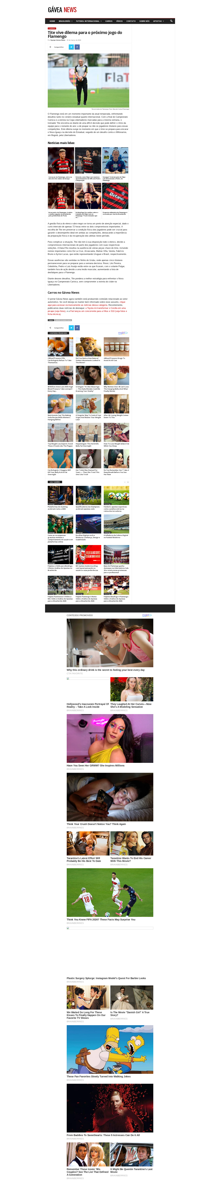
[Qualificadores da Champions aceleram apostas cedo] (88, 495)
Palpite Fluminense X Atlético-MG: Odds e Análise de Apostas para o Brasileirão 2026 (60, 598)
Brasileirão (64, 21)
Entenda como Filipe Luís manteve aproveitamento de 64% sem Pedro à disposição (88, 178)
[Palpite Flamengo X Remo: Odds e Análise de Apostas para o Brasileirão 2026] (88, 585)
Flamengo (52, 28)
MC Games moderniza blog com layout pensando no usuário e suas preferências (87, 568)
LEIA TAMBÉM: (55, 482)
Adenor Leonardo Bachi (63, 320)
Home (52, 21)
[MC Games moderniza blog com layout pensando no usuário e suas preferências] (88, 554)
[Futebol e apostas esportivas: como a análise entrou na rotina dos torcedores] (116, 495)
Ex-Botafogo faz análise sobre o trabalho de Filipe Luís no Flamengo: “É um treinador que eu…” (87, 215)
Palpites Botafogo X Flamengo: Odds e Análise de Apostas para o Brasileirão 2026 (116, 598)
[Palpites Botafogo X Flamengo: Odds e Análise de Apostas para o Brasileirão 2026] (116, 585)
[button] (171, 21)
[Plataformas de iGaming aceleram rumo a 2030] (60, 495)
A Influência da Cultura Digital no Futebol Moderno (116, 536)
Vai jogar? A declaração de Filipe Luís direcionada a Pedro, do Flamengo (114, 178)
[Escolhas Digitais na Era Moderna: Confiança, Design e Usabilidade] (88, 523)
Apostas (157, 21)
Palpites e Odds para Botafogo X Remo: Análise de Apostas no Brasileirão (60, 568)
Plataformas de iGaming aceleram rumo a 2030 (58, 508)
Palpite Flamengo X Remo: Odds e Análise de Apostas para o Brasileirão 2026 (86, 598)
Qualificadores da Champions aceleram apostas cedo (88, 508)
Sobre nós (144, 21)
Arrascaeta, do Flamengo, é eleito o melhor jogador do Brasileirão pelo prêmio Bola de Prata (60, 214)
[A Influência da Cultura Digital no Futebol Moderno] (116, 523)
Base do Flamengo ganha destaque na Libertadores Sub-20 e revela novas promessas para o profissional (116, 569)
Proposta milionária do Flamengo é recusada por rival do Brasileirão (115, 213)
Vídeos (119, 21)
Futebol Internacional (87, 21)
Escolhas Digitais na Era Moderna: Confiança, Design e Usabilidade (88, 537)
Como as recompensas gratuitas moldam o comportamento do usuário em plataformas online (60, 538)
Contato (131, 21)
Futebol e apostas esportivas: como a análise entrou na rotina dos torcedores (115, 509)
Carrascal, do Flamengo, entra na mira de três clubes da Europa (60, 178)
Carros (108, 21)
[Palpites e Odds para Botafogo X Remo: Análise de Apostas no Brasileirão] (60, 554)
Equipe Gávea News (58, 40)
